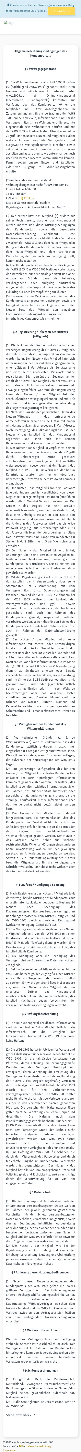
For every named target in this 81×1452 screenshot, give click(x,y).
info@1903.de (25, 198)
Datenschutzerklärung (38, 1446)
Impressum (9, 1450)
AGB (21, 1446)
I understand (61, 11)
